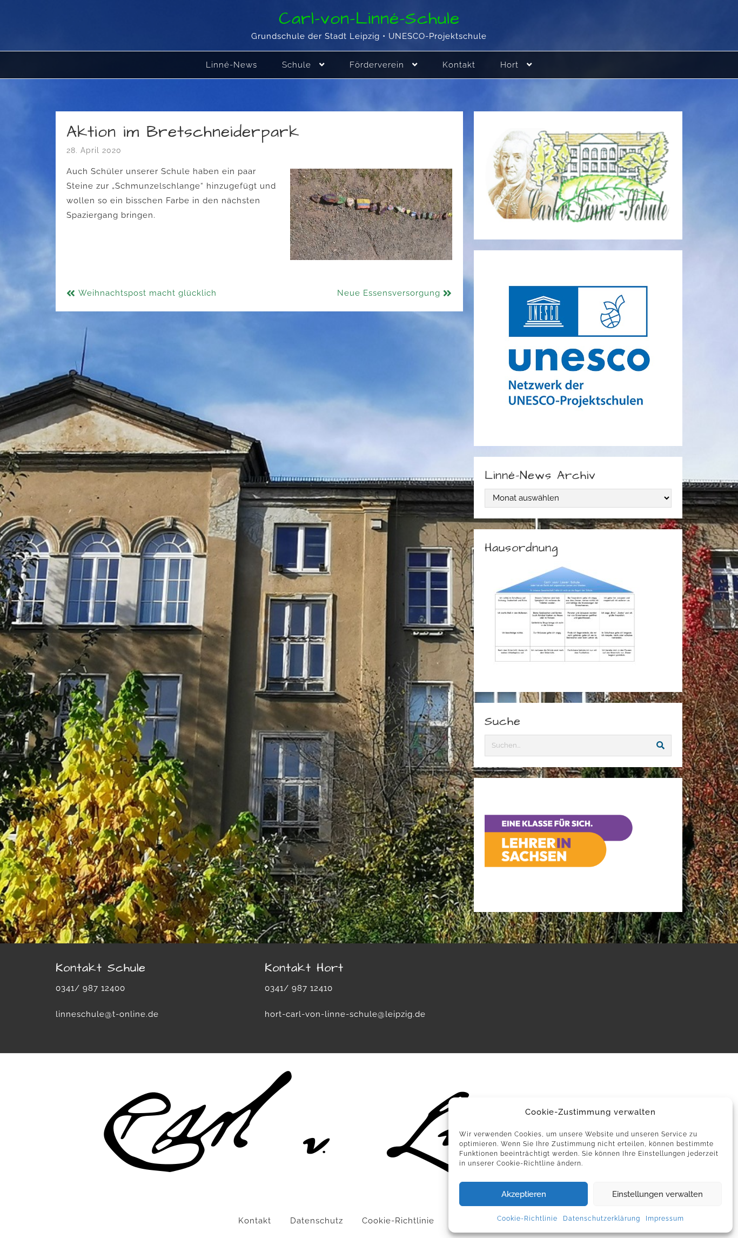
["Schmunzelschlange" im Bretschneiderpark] (371, 214)
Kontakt (254, 1221)
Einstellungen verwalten (657, 1194)
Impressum (665, 1218)
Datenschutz (316, 1221)
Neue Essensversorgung (388, 293)
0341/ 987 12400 (90, 988)
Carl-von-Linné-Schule (369, 18)
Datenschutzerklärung (601, 1218)
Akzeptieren (523, 1194)
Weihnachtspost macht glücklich (147, 293)
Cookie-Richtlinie (527, 1218)
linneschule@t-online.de (107, 1014)
